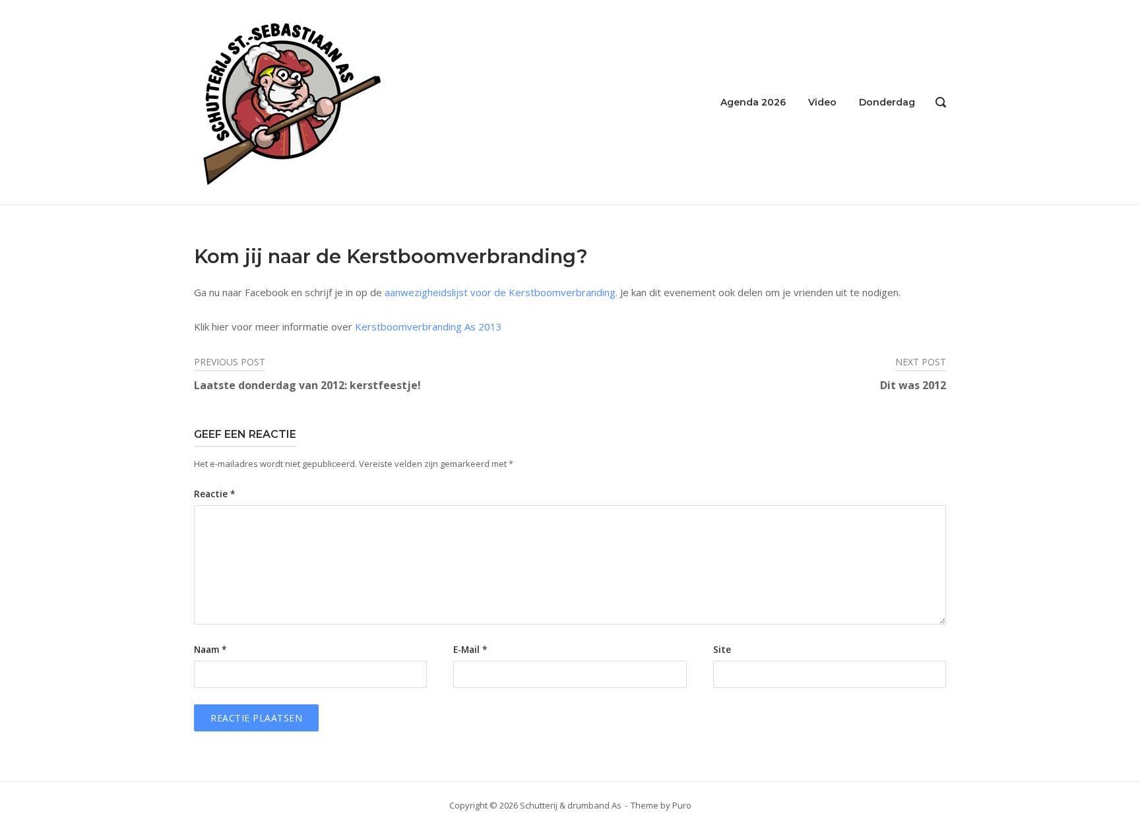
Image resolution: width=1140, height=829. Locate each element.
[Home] (291, 100)
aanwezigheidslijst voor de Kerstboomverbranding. (501, 292)
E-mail (470, 650)
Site (722, 650)
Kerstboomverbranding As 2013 (428, 326)
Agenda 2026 (753, 102)
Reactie (214, 494)
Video (822, 102)
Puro (681, 805)
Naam (210, 650)
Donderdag (887, 102)
